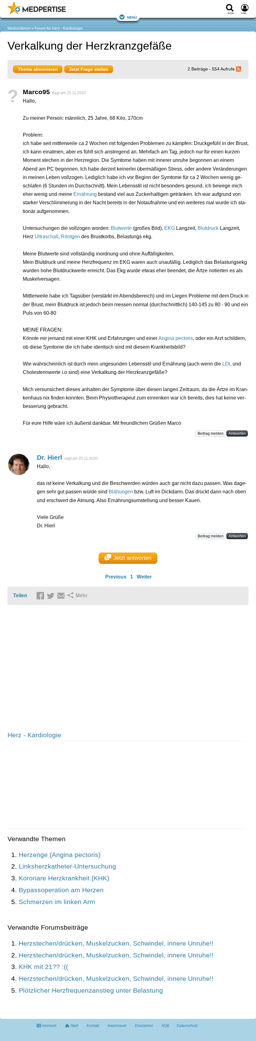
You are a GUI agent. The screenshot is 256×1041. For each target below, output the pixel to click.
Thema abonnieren (38, 69)
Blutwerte (121, 228)
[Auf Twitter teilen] (51, 596)
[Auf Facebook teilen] (41, 596)
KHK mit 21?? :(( (43, 966)
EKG (169, 228)
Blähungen (121, 491)
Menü (132, 17)
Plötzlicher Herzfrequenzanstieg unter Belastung (91, 990)
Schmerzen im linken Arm (57, 901)
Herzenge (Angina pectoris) (60, 854)
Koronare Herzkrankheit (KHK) (64, 878)
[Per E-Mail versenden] (61, 596)
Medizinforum (19, 28)
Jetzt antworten (132, 558)
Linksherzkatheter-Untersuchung (67, 866)
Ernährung (85, 194)
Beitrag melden (211, 433)
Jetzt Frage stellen (88, 69)
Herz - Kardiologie (34, 734)
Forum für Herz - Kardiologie (59, 28)
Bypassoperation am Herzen (61, 889)
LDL (226, 363)
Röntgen (70, 236)
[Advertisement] (104, 669)
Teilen (20, 595)
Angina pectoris (175, 338)
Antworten (237, 433)
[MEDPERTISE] (36, 13)
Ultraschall (46, 236)
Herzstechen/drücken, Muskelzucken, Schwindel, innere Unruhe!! (116, 943)
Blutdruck (208, 228)
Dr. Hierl (49, 457)
